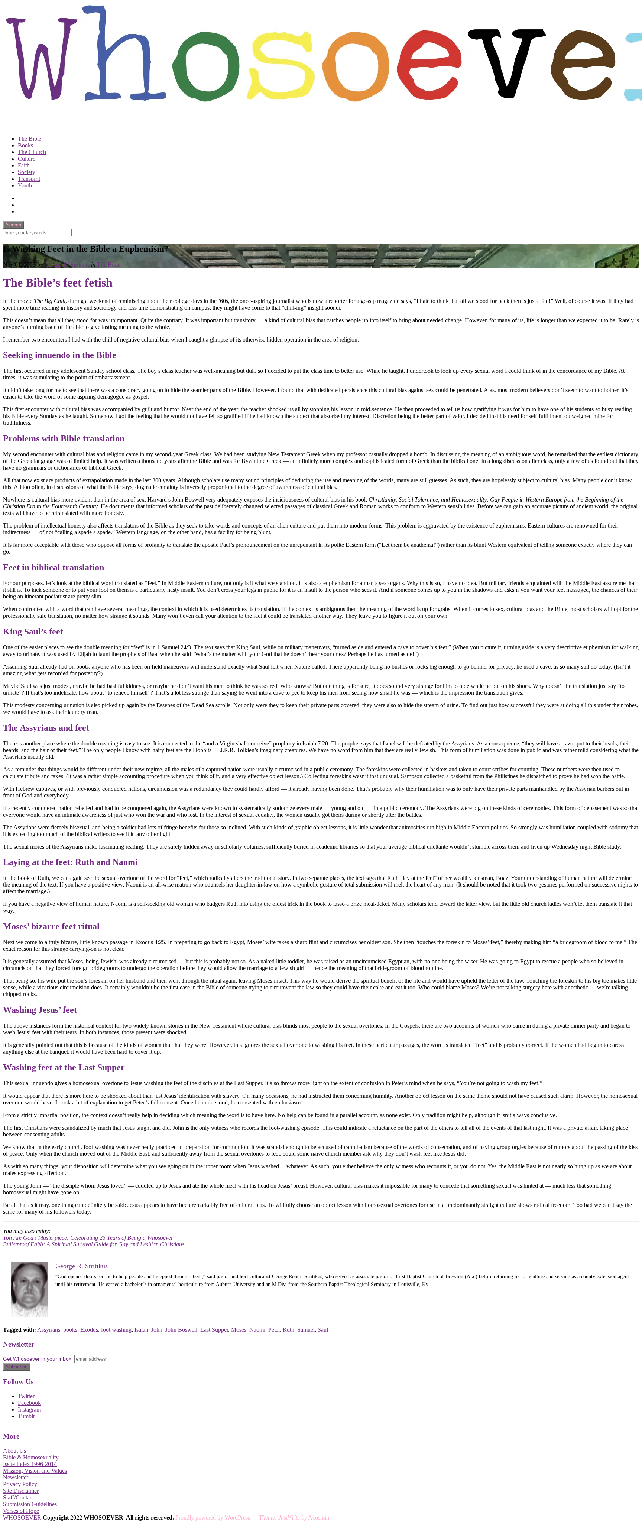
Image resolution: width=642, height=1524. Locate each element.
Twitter (26, 1396)
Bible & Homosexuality (31, 1457)
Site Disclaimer (21, 1491)
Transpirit (29, 179)
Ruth (288, 1329)
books (70, 1329)
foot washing (116, 1329)
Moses (238, 1329)
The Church (32, 152)
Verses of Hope (21, 1511)
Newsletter (15, 1477)
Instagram (29, 1409)
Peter (274, 1329)
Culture (26, 159)
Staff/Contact (18, 1497)
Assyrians (48, 1329)
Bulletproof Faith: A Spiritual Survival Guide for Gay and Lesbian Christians (93, 1244)
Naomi (257, 1329)
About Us (14, 1451)
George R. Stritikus (67, 264)
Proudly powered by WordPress (212, 1517)
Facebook (29, 1403)
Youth (25, 185)
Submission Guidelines (30, 1504)
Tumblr (26, 1416)
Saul (323, 1329)
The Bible (29, 139)
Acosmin (318, 1517)
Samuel (306, 1329)
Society (26, 172)
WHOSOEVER (22, 1517)
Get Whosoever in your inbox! (38, 1359)
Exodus (89, 1329)
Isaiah (141, 1329)
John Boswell (181, 1329)
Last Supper (214, 1329)
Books (25, 145)
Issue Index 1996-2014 (30, 1464)
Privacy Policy (20, 1484)
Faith (24, 165)
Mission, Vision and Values (35, 1471)
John (156, 1329)
